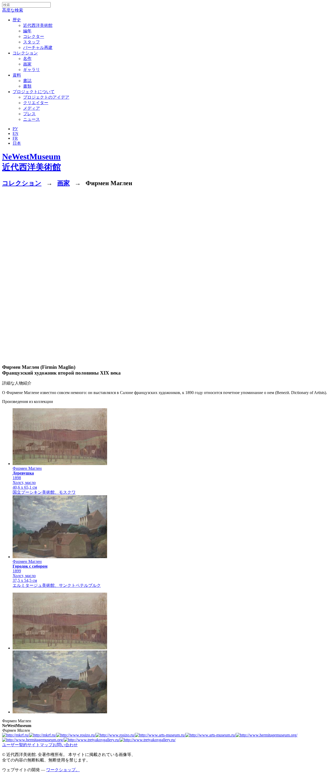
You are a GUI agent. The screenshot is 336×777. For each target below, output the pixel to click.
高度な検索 (12, 10)
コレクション (25, 53)
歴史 (17, 20)
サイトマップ (39, 745)
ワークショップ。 (63, 770)
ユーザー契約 (14, 745)
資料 (17, 75)
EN (15, 133)
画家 (27, 64)
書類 (27, 86)
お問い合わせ (65, 745)
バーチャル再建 (37, 47)
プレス (29, 114)
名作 (27, 58)
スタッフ (31, 42)
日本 (17, 143)
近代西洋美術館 (37, 25)
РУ (15, 129)
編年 (27, 31)
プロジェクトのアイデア (46, 97)
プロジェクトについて (34, 91)
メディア (31, 108)
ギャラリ (31, 69)
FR (15, 138)
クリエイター (35, 102)
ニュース (31, 119)
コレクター (33, 36)
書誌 (27, 80)
